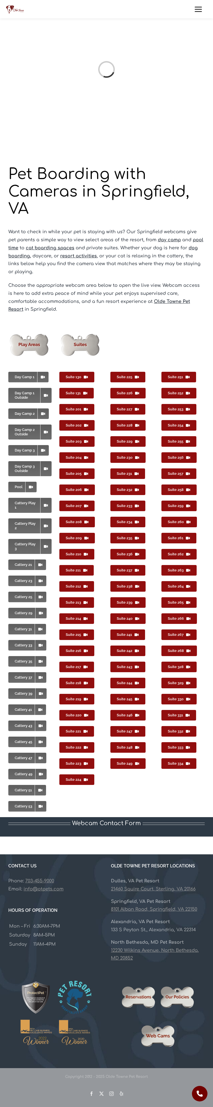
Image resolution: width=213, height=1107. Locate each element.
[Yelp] (121, 1093)
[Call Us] (199, 1093)
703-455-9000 (39, 880)
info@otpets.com (44, 889)
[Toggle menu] (201, 9)
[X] (101, 1093)
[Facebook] (91, 1093)
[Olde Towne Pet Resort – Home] (15, 9)
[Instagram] (111, 1093)
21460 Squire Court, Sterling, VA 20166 (153, 889)
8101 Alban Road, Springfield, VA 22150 (154, 909)
